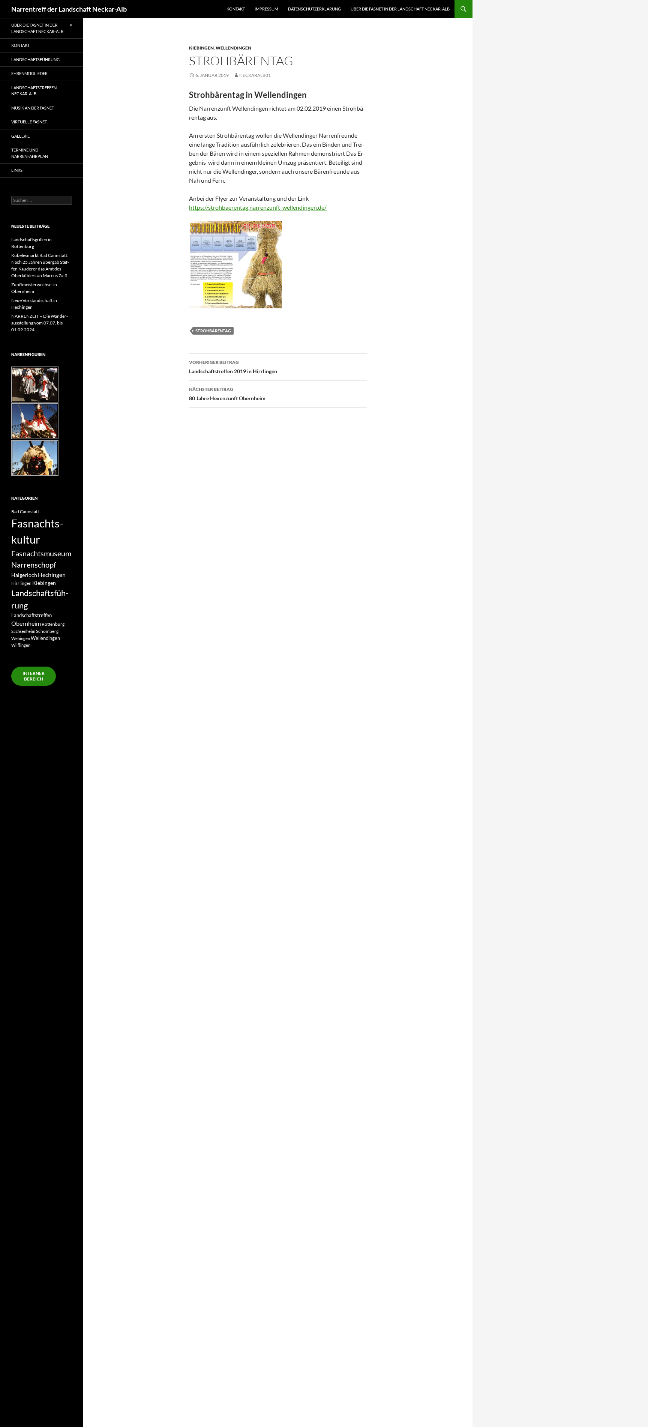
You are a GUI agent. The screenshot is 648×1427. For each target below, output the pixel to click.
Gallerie (20, 136)
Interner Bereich (33, 676)
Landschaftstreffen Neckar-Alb (34, 90)
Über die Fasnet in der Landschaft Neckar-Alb (400, 8)
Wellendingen (233, 48)
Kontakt (235, 8)
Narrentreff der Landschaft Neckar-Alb (69, 9)
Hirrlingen (21, 583)
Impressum (266, 8)
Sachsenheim (23, 631)
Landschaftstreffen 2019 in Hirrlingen (233, 366)
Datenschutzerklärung (314, 8)
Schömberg (47, 631)
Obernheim (26, 623)
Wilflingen (20, 645)
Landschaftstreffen (31, 615)
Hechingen (52, 574)
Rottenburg (53, 623)
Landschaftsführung (35, 59)
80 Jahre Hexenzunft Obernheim (227, 393)
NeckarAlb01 (255, 75)
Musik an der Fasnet (32, 107)
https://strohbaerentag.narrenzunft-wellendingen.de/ (258, 207)
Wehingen (20, 638)
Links (16, 170)
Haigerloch (24, 575)
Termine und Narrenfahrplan (29, 153)
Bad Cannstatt (25, 511)
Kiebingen (201, 48)
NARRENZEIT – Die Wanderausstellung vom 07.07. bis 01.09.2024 (39, 322)
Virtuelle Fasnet (29, 121)
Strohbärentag (213, 330)
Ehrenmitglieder (29, 73)
